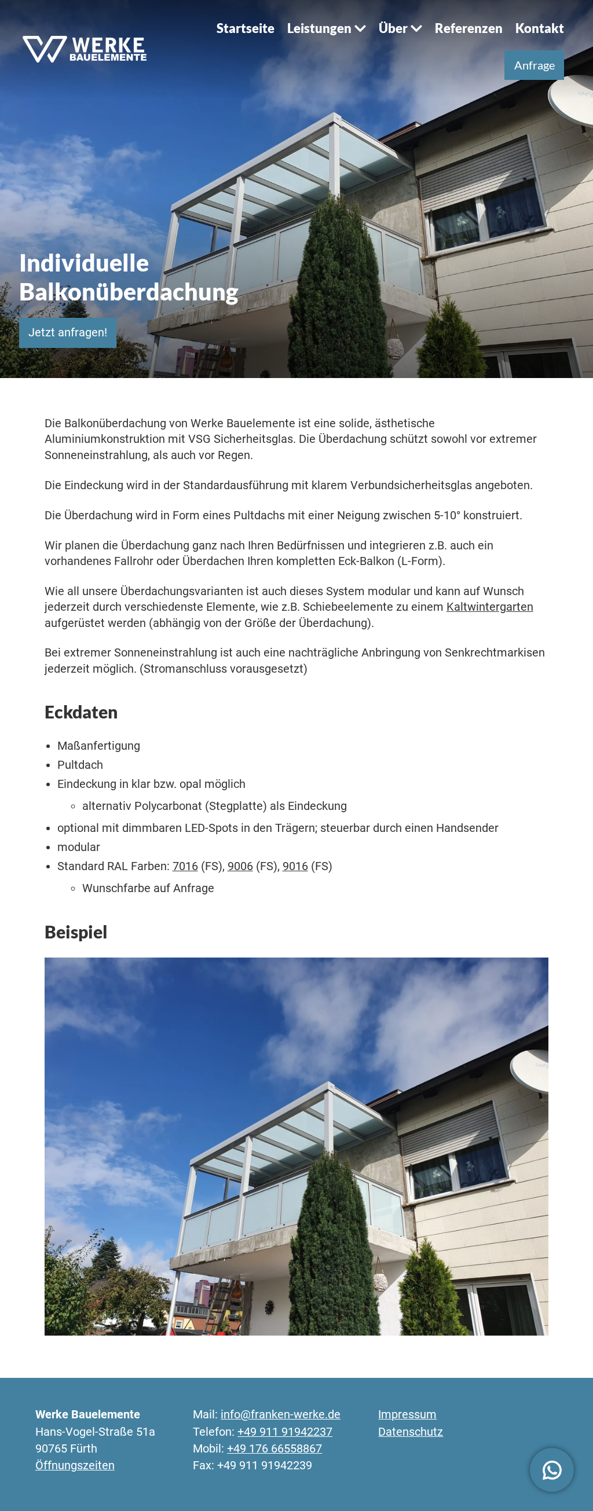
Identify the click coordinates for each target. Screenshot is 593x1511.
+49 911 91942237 (284, 1432)
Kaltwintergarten (489, 607)
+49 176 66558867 (274, 1448)
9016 (295, 866)
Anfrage (534, 65)
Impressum (407, 1414)
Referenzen (469, 28)
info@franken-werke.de (281, 1414)
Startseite (245, 28)
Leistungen (319, 28)
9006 (240, 866)
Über (393, 28)
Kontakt (539, 28)
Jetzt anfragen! (67, 332)
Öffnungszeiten (75, 1465)
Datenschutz (410, 1432)
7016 (185, 866)
